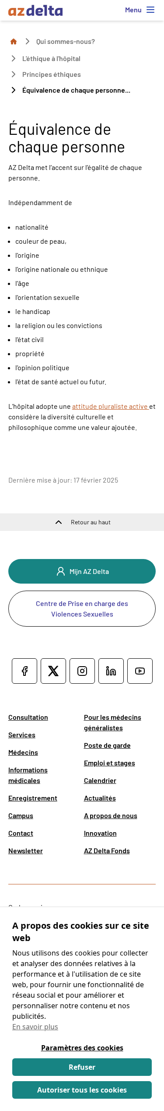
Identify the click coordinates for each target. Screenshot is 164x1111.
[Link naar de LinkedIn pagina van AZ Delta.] (111, 671)
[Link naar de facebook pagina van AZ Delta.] (24, 671)
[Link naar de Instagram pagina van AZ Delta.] (82, 671)
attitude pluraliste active (110, 406)
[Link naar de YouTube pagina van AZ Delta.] (140, 671)
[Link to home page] (13, 41)
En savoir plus (35, 1027)
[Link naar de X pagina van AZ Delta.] (53, 671)
